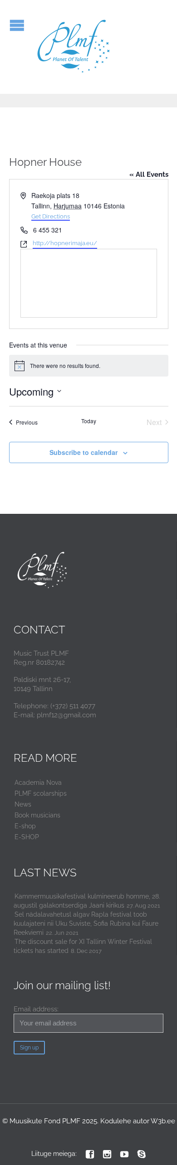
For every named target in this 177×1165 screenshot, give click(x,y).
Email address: (36, 1009)
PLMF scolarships (41, 793)
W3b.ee (163, 1121)
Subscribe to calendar (83, 452)
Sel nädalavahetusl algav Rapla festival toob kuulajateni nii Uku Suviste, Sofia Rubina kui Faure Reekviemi (86, 923)
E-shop (25, 826)
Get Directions (50, 216)
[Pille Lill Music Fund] (74, 47)
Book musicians (37, 815)
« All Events (148, 174)
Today (88, 421)
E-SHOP (27, 837)
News (23, 804)
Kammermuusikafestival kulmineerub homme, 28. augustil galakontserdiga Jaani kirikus (87, 901)
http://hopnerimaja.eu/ (65, 243)
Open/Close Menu (17, 25)
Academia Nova (38, 782)
